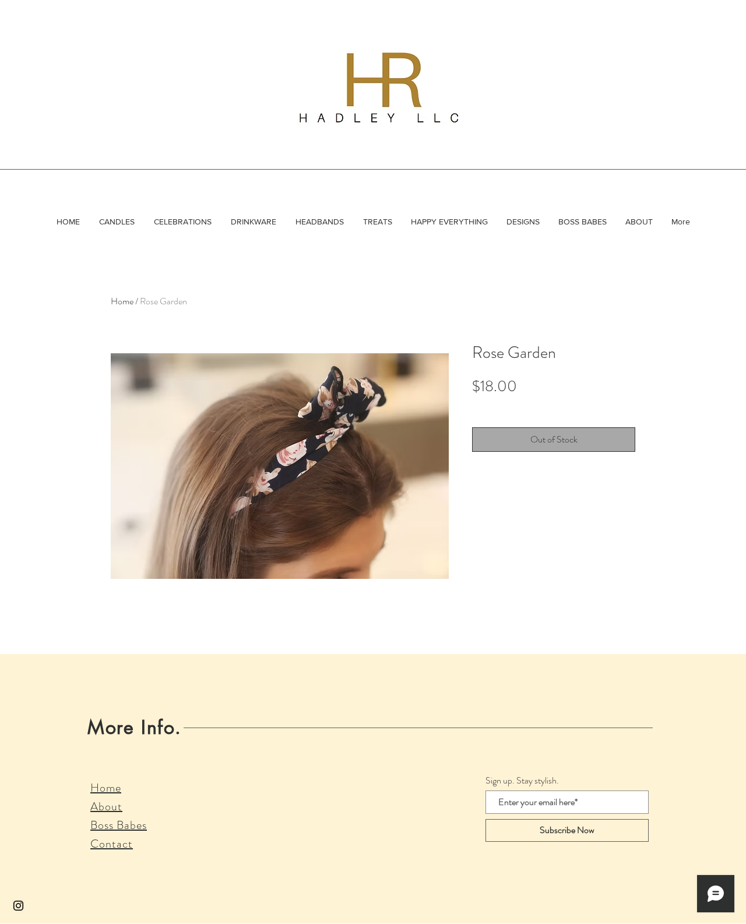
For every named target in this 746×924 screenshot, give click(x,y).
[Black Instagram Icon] (18, 905)
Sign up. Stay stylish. (522, 780)
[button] (116, 221)
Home (122, 301)
